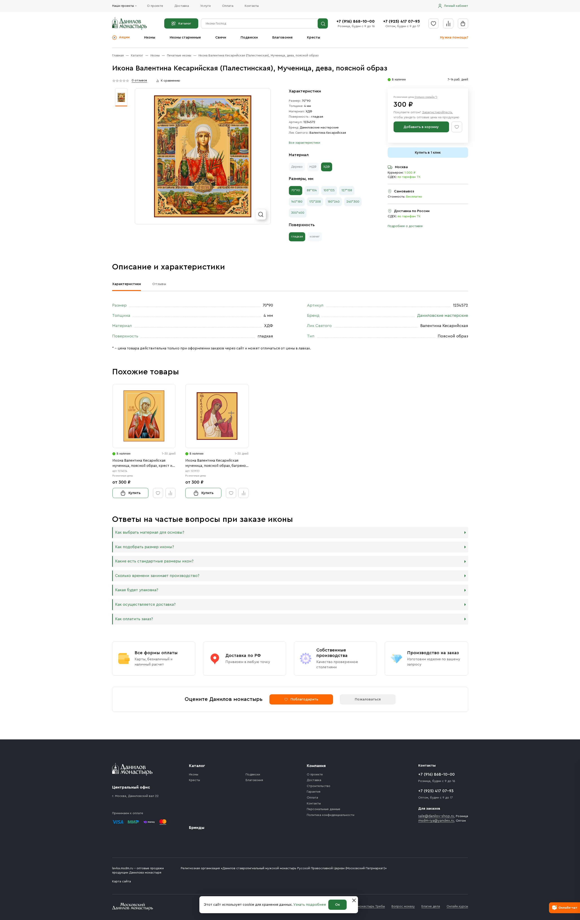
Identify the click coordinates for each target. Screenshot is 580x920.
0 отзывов (139, 80)
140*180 (296, 201)
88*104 (312, 190)
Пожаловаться (368, 699)
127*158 (346, 190)
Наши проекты (123, 5)
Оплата (227, 5)
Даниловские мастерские (319, 127)
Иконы (149, 37)
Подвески (249, 37)
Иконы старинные (185, 37)
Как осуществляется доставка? (145, 604)
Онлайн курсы (457, 906)
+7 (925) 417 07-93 (401, 21)
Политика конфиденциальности (330, 815)
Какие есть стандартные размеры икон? (154, 561)
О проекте (155, 5)
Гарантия (313, 791)
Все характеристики (304, 142)
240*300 (352, 201)
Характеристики (126, 284)
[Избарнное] (433, 23)
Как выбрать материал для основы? (149, 532)
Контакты (252, 5)
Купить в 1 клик (428, 152)
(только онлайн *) (426, 97)
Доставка (181, 5)
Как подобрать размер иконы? (144, 547)
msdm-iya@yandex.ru (436, 820)
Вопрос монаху (403, 906)
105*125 (329, 190)
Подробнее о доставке (405, 226)
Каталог (184, 23)
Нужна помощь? (454, 37)
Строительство (318, 786)
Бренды (196, 828)
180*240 (334, 201)
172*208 (315, 201)
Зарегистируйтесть (437, 112)
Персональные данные (323, 809)
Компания (316, 766)
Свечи (220, 37)
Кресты (313, 37)
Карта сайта (121, 881)
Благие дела (430, 906)
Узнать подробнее (309, 904)
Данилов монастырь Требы (364, 906)
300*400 (297, 212)
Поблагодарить (304, 699)
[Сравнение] (448, 23)
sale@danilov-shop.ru (436, 816)
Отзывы (159, 284)
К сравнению (170, 80)
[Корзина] (463, 23)
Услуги (205, 5)
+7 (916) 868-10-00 (355, 21)
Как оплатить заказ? (134, 619)
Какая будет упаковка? (136, 590)
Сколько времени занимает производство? (157, 576)
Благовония (282, 37)
